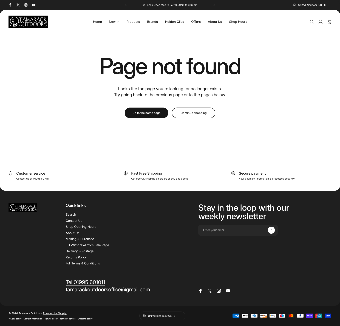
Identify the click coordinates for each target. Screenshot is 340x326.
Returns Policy (76, 257)
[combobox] (312, 5)
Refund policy (51, 318)
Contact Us (74, 221)
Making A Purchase (80, 239)
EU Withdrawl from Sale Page (87, 245)
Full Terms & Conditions (83, 263)
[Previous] (126, 5)
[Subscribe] (271, 230)
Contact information (33, 318)
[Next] (213, 5)
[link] (85, 282)
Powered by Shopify (55, 313)
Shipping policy (85, 318)
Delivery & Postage (80, 251)
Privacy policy (14, 318)
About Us (72, 233)
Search (71, 214)
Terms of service (68, 318)
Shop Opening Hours (81, 227)
